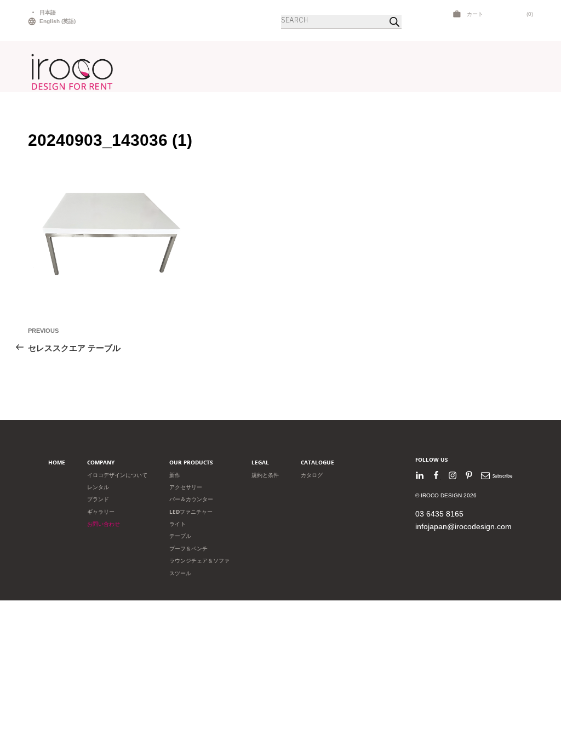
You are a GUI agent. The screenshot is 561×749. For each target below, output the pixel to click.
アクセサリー (185, 487)
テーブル (180, 536)
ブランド (98, 499)
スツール (180, 573)
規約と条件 (265, 475)
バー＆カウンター (191, 499)
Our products (191, 462)
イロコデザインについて (117, 475)
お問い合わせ (103, 523)
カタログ (312, 475)
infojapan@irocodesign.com (463, 526)
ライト (177, 523)
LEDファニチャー (191, 511)
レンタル (98, 487)
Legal (260, 462)
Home (56, 462)
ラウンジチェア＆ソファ (199, 560)
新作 (174, 475)
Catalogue (317, 462)
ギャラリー (101, 511)
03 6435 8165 (439, 513)
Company (101, 462)
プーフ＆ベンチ (188, 548)
